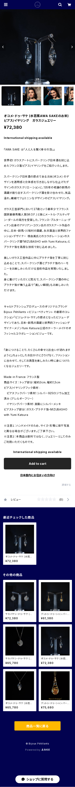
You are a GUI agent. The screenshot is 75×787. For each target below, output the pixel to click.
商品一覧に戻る (37, 726)
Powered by (33, 749)
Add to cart (37, 464)
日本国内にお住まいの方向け (37, 475)
